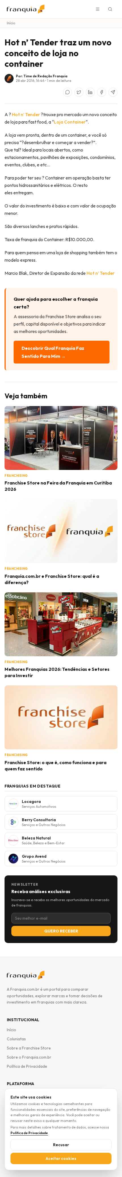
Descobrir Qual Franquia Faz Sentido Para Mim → (53, 352)
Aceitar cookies (61, 1158)
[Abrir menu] (97, 9)
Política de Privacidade (27, 1066)
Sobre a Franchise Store (29, 1048)
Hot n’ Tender (26, 114)
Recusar (61, 1144)
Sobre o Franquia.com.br (29, 1057)
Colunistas (16, 1038)
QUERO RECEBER (61, 931)
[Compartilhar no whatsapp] (67, 92)
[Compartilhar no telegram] (112, 92)
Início (11, 23)
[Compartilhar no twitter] (78, 92)
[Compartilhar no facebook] (101, 92)
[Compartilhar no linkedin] (90, 92)
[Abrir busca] (110, 9)
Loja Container (70, 122)
